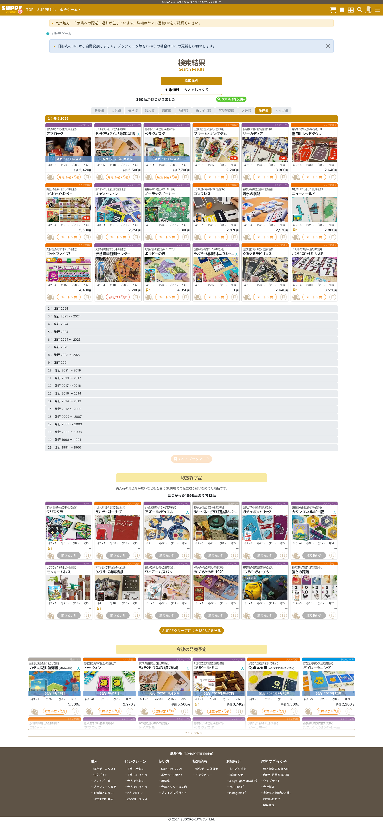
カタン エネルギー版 (308, 512)
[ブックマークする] (87, 177)
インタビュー (204, 775)
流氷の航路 (251, 194)
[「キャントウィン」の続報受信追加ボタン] (99, 237)
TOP (30, 9)
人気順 (116, 111)
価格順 (133, 111)
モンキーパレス (59, 572)
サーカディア (253, 134)
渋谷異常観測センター (113, 254)
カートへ (214, 177)
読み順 (149, 111)
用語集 (165, 781)
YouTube (234, 787)
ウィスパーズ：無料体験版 (109, 572)
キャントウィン (107, 194)
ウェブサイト (271, 781)
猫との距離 (300, 572)
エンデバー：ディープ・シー (257, 572)
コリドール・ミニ (206, 668)
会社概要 (269, 787)
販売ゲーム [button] (69, 9)
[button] (231, 99)
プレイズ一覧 (102, 781)
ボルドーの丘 (155, 254)
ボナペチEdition (171, 775)
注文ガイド (100, 775)
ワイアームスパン (158, 572)
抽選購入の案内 (103, 793)
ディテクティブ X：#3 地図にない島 (115, 134)
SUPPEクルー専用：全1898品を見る (191, 630)
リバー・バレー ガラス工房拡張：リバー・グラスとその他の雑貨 (227, 512)
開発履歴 (269, 805)
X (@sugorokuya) (241, 781)
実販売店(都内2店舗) (277, 793)
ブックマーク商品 (104, 787)
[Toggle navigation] (377, 9)
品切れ (113, 297)
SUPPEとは (46, 9)
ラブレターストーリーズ (109, 512)
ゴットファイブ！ (58, 254)
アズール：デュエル (159, 512)
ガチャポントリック (257, 512)
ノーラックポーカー (160, 194)
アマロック (55, 134)
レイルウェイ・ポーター (59, 194)
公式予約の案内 (103, 799)
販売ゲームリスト (104, 769)
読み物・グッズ (137, 799)
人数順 (246, 111)
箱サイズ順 (203, 111)
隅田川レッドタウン (307, 134)
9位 (52, 259)
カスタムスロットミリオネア (307, 254)
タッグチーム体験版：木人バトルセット (214, 254)
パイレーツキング (317, 668)
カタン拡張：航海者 (43, 668)
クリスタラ (55, 512)
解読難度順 (226, 111)
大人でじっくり (137, 787)
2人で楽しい (135, 793)
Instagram (235, 793)
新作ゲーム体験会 (206, 769)
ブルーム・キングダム (210, 134)
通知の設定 (236, 775)
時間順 (183, 111)
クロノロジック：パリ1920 (208, 572)
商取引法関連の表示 (276, 775)
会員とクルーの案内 (174, 787)
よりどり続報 (237, 769)
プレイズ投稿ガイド (174, 793)
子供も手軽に (136, 769)
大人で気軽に (136, 781)
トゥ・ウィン (92, 668)
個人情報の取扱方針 (276, 769)
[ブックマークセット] (342, 10)
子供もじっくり (137, 775)
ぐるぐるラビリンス (257, 254)
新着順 (99, 111)
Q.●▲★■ (257, 668)
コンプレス (202, 194)
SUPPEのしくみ (171, 769)
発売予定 (65, 177)
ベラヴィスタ (155, 134)
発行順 (263, 111)
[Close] (328, 46)
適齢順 (166, 111)
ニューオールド (303, 194)
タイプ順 (282, 111)
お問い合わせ (271, 799)
